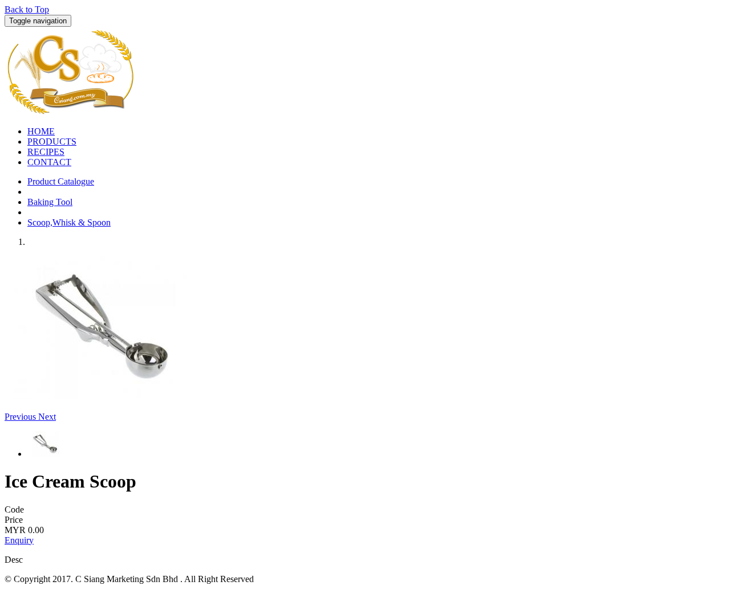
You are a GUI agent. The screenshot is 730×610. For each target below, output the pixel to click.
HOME (41, 131)
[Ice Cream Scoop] (104, 395)
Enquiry (19, 540)
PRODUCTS (51, 141)
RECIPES (45, 152)
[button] (21, 416)
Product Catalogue (60, 181)
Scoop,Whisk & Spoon (69, 222)
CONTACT (49, 162)
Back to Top (27, 9)
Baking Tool (49, 202)
